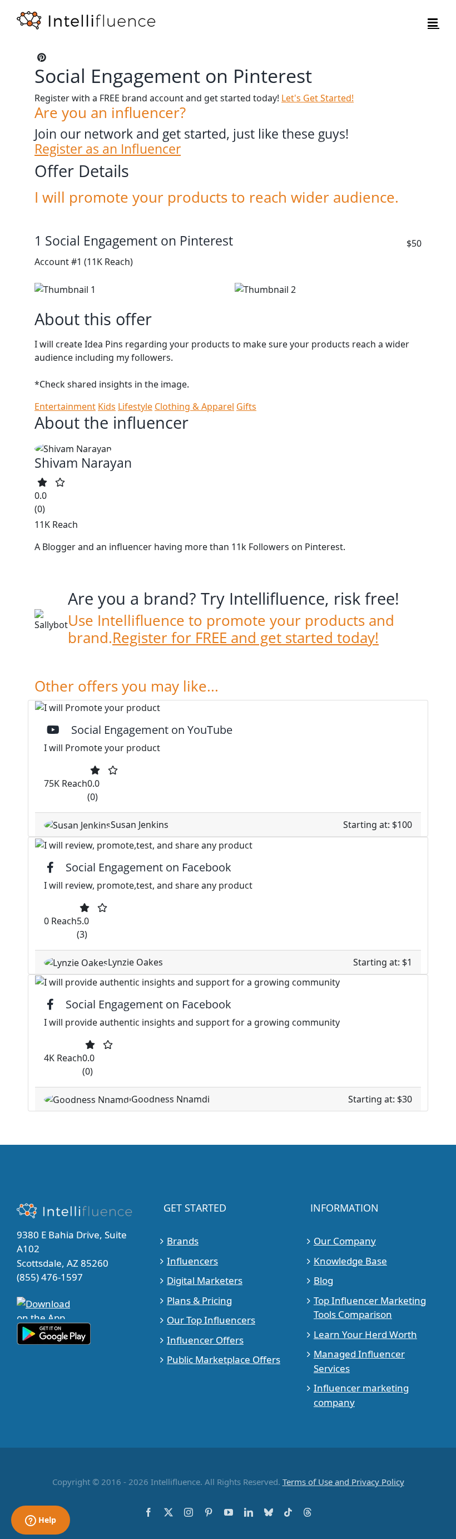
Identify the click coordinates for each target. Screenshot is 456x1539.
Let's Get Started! (317, 98)
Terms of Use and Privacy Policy (343, 1481)
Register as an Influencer (107, 148)
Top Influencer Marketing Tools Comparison (370, 1307)
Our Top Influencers (211, 1319)
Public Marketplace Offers (223, 1359)
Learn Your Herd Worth (365, 1334)
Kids (107, 406)
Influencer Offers (205, 1340)
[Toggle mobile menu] (433, 22)
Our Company (345, 1240)
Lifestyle (135, 406)
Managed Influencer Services (359, 1361)
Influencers (192, 1260)
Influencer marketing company (361, 1395)
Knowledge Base (350, 1260)
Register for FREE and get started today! (245, 638)
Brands (183, 1240)
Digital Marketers (204, 1280)
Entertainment (65, 406)
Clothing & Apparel (194, 406)
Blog (323, 1280)
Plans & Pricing (199, 1300)
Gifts (246, 406)
